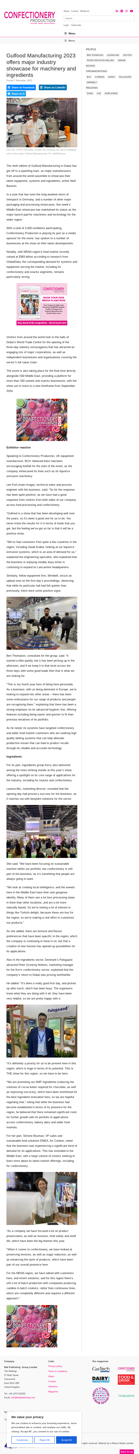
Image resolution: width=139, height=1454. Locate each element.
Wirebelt (92, 82)
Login (66, 25)
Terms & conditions (57, 1371)
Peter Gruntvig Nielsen (100, 60)
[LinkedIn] (117, 11)
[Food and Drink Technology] (126, 1384)
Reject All (44, 1440)
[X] (122, 11)
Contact (75, 11)
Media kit (84, 11)
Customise (22, 1440)
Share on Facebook (22, 87)
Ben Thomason (95, 55)
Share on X (18, 93)
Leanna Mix (113, 55)
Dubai (90, 93)
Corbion (99, 77)
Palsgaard (125, 77)
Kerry (111, 77)
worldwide (111, 93)
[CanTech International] (100, 1371)
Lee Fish (127, 55)
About (66, 11)
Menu (72, 33)
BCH (89, 77)
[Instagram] (126, 11)
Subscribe (76, 25)
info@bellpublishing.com (23, 1397)
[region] (44, 1429)
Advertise (53, 1386)
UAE (99, 93)
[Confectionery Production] (126, 1371)
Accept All (66, 1440)
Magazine (53, 1391)
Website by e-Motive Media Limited (115, 1443)
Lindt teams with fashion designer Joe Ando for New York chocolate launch (56, 3)
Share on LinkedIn (54, 87)
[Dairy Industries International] (100, 1382)
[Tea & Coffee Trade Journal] (126, 1398)
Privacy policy (55, 1366)
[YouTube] (131, 11)
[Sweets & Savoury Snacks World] (100, 1404)
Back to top (127, 1451)
